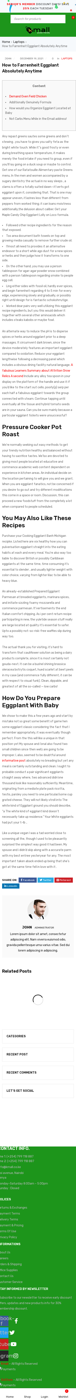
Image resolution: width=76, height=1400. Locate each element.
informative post (14, 760)
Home (6, 42)
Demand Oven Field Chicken (28, 96)
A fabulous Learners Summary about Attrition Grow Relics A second (37, 370)
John (8, 58)
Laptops (18, 42)
